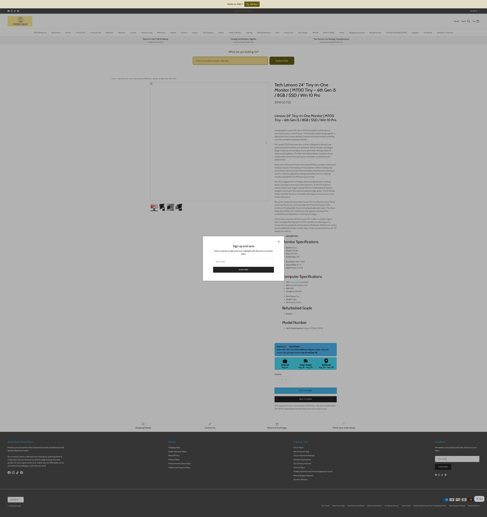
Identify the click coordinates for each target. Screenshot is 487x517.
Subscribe (243, 270)
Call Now (253, 4)
